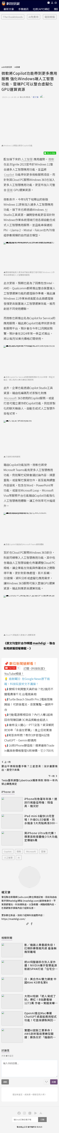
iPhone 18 (8, 792)
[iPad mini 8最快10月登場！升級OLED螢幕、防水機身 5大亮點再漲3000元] (12, 821)
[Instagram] (24, 1113)
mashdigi (39, 643)
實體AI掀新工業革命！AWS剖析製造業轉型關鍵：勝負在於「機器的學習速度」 (40, 1033)
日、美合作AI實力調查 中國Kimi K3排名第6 (40, 980)
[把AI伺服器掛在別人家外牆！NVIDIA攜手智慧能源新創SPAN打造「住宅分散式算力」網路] (12, 967)
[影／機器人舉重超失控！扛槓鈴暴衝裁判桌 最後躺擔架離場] (12, 950)
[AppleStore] (40, 1113)
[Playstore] (35, 1113)
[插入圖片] (46, 1081)
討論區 (5, 1050)
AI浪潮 (17, 67)
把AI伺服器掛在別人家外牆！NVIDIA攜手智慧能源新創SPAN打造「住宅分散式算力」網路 (40, 965)
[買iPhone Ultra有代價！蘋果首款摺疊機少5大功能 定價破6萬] (12, 838)
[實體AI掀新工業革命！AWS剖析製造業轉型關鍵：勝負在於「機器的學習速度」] (12, 1035)
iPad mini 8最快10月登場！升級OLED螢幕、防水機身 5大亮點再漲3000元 (40, 819)
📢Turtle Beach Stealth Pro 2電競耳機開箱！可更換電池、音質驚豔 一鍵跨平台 (29, 704)
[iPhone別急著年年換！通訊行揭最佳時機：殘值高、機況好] (12, 804)
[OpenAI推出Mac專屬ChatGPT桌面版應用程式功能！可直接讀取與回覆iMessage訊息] (12, 1018)
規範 (5, 1081)
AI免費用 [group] (34, 17)
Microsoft (31, 851)
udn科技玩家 (6, 67)
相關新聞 (6, 937)
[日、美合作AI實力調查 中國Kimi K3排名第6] (12, 984)
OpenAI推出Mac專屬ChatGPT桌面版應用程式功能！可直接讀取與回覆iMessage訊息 (40, 1016)
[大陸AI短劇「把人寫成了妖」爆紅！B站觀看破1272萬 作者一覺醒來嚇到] (12, 1001)
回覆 (54, 1081)
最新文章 (9, 9)
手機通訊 (23, 9)
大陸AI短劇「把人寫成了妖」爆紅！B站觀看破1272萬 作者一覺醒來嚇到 (40, 999)
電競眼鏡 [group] (50, 17)
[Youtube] (48, 3)
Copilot (8, 851)
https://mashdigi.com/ (13, 919)
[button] (52, 3)
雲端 (43, 851)
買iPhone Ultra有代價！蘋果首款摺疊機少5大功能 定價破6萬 (41, 836)
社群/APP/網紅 (41, 9)
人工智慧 (8, 857)
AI (19, 857)
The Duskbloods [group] (13, 17)
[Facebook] (19, 1113)
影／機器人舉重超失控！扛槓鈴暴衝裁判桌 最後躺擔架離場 (40, 948)
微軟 (19, 851)
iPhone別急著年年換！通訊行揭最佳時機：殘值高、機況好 (40, 802)
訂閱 (42, 1119)
